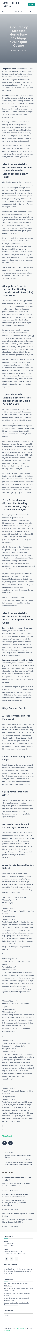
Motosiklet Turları (10, 4)
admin (14, 50)
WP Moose (7, 1330)
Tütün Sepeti (7, 1136)
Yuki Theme (20, 1328)
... (26, 1186)
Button (31, 4)
